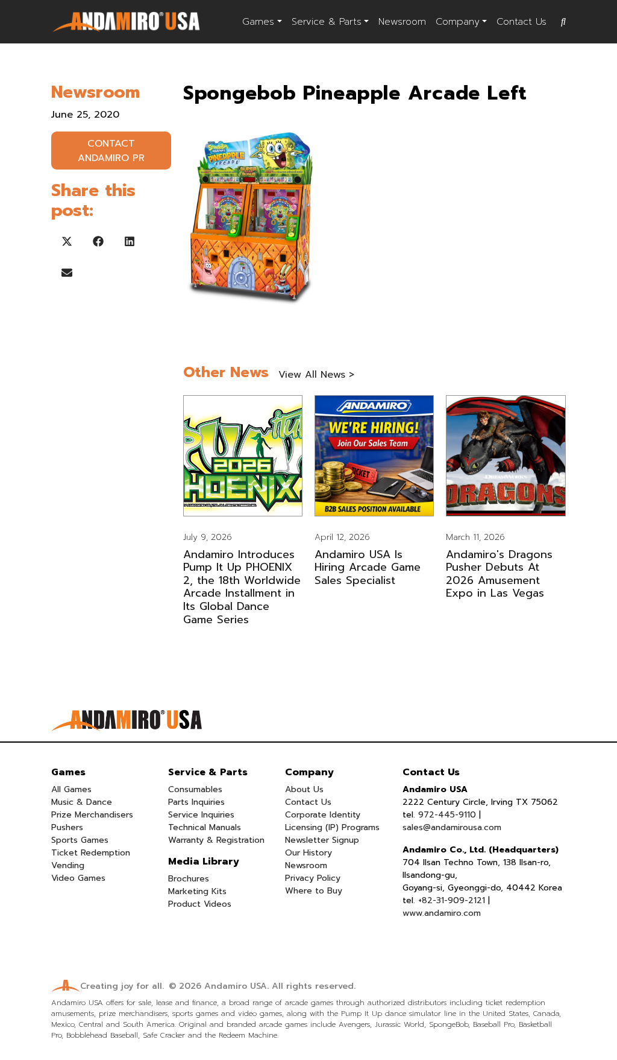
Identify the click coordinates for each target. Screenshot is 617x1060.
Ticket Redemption (90, 852)
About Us (304, 789)
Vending (67, 865)
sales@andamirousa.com (451, 827)
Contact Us (521, 21)
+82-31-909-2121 (451, 900)
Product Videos (199, 904)
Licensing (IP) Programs (332, 827)
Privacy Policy (312, 878)
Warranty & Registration (216, 840)
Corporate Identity (322, 814)
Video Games (78, 878)
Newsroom (402, 21)
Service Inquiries (201, 814)
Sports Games (79, 840)
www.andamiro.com (441, 913)
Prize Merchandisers (92, 814)
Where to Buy (313, 890)
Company (458, 21)
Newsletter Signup (322, 840)
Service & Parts (327, 21)
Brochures (188, 878)
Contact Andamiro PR (111, 150)
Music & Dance (81, 802)
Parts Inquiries (196, 802)
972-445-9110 (447, 814)
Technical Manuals (204, 827)
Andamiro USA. (236, 986)
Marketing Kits (197, 891)
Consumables (195, 789)
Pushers (67, 827)
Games (258, 21)
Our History (308, 852)
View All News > (316, 374)
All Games (71, 789)
